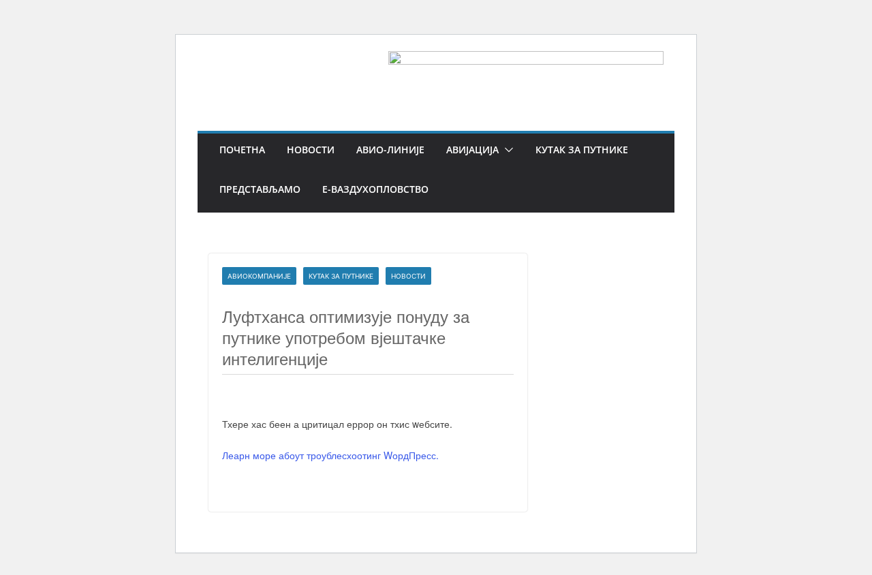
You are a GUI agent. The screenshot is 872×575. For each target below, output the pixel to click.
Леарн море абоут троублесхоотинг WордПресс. (330, 455)
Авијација (472, 149)
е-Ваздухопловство (375, 189)
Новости (310, 149)
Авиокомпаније (259, 276)
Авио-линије (390, 149)
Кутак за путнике (581, 149)
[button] (506, 149)
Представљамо (259, 189)
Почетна (242, 149)
